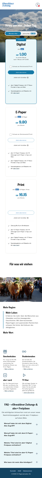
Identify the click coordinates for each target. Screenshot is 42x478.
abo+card (16, 93)
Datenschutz (27, 471)
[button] (21, 307)
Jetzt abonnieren (29, 392)
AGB (19, 471)
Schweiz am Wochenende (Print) (22, 66)
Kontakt (13, 471)
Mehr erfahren (9, 369)
